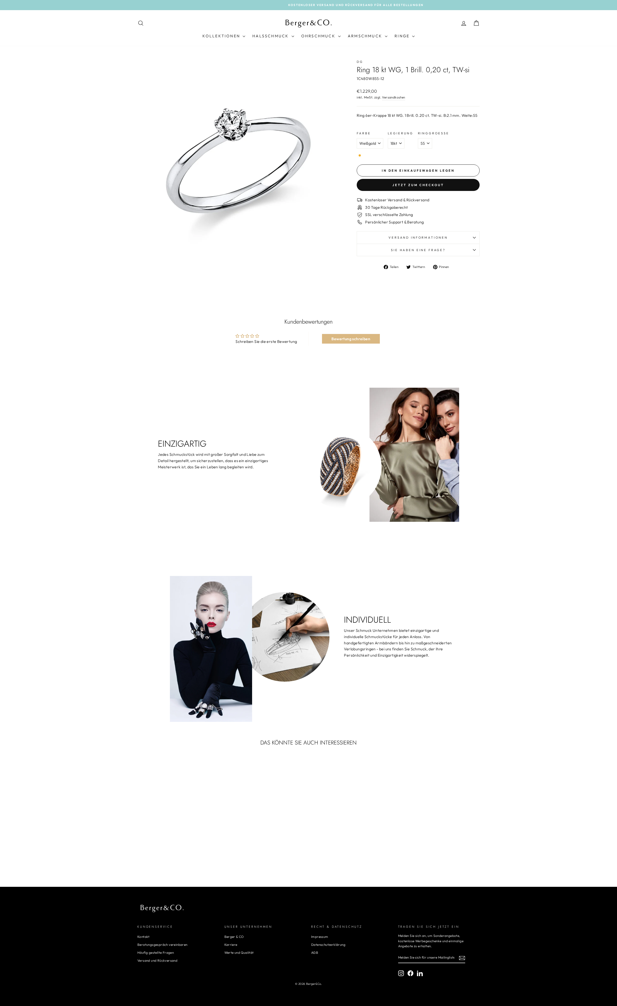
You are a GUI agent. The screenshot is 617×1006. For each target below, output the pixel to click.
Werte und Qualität (239, 952)
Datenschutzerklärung (328, 944)
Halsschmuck (271, 35)
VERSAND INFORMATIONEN (418, 237)
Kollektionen (222, 35)
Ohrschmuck (319, 35)
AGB (314, 952)
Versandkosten (393, 97)
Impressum (319, 936)
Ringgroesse (433, 133)
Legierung (401, 133)
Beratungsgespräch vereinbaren (162, 944)
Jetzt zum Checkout (418, 185)
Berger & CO (234, 936)
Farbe (364, 133)
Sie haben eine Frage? (418, 250)
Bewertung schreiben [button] (350, 338)
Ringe (403, 35)
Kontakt (143, 936)
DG (360, 62)
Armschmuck (366, 35)
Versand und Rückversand (157, 960)
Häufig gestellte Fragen (155, 952)
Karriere (230, 944)
